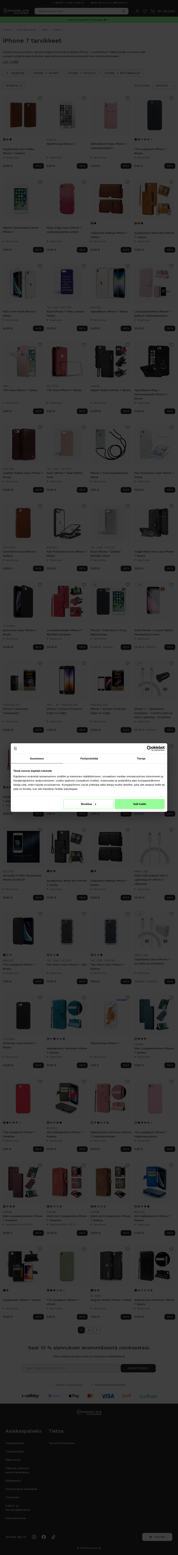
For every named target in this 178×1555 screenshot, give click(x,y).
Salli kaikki (139, 803)
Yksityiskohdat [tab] (89, 758)
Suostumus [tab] (37, 758)
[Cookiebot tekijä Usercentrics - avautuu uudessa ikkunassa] (149, 748)
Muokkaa (86, 803)
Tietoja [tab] (141, 758)
